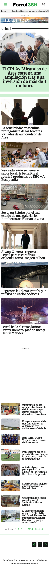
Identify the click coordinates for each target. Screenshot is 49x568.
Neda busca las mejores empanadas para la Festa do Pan (35, 486)
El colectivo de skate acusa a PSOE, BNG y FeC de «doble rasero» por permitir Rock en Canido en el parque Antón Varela (34, 516)
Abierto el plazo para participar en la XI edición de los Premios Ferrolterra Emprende (34, 471)
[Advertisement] (24, 374)
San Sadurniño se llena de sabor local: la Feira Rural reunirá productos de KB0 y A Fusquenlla (23, 175)
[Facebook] (34, 544)
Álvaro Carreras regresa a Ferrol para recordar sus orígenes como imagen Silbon (23, 255)
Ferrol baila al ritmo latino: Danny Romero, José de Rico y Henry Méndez (23, 330)
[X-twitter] (40, 544)
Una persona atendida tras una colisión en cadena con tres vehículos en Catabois (34, 425)
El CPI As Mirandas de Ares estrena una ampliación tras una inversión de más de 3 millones (24, 77)
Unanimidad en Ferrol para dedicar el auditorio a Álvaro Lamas (34, 501)
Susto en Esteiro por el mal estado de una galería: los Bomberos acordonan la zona (22, 216)
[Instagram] (45, 544)
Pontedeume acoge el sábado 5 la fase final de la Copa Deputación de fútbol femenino (35, 455)
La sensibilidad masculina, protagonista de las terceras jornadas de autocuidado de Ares (21, 132)
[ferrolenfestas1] (25, 22)
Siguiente (39, 529)
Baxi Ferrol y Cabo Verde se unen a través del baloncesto (34, 440)
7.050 (30, 529)
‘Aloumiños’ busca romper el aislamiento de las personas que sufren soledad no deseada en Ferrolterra (34, 409)
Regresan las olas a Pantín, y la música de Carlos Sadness (23, 292)
